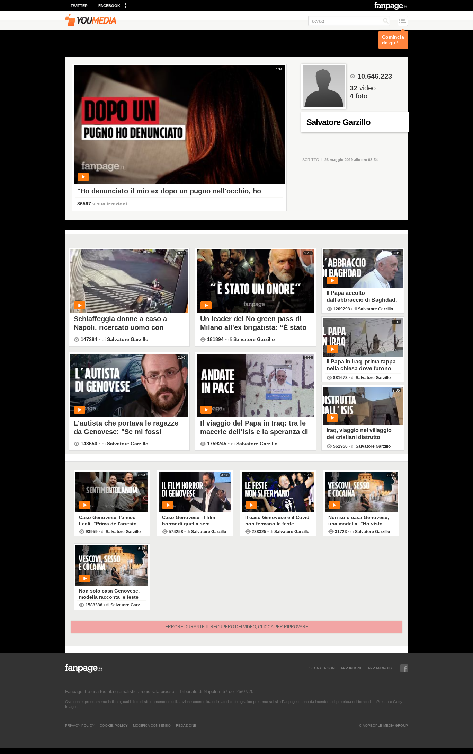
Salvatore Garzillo (128, 339)
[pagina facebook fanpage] (404, 668)
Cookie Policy (114, 725)
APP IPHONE (352, 668)
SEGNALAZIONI (322, 668)
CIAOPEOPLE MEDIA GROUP (383, 725)
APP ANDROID (380, 668)
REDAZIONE (186, 725)
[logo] (391, 6)
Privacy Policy (80, 725)
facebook (109, 5)
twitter (79, 5)
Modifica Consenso (152, 725)
